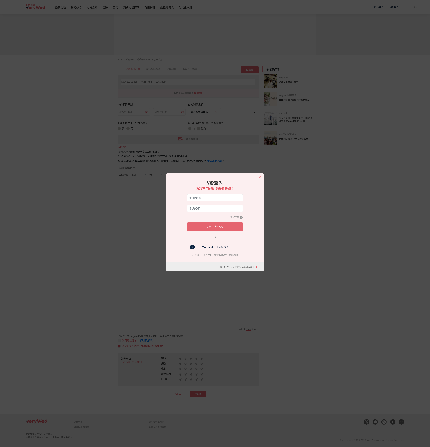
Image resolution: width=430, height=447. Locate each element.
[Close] (260, 176)
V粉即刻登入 (215, 226)
